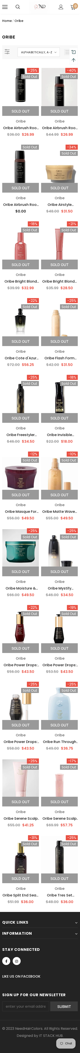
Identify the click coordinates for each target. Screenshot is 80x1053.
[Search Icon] (18, 7)
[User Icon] (61, 7)
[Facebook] (6, 961)
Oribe (18, 21)
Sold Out (21, 111)
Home (7, 21)
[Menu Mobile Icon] (5, 7)
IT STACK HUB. (51, 1035)
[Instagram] (17, 961)
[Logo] (39, 7)
